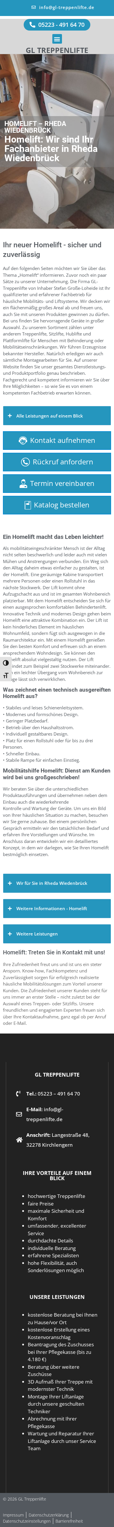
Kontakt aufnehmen (62, 440)
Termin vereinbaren (62, 483)
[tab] (57, 415)
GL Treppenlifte (57, 50)
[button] (57, 39)
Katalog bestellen (61, 504)
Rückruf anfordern (63, 461)
